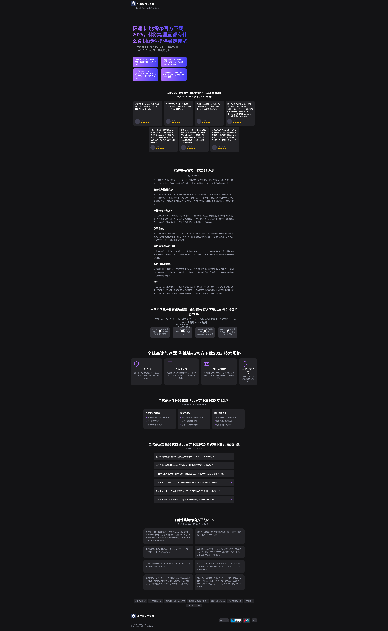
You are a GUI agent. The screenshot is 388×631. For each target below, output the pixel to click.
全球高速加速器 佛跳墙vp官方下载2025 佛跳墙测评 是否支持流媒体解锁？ (186, 465)
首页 (132, 8)
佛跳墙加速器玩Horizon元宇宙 (175, 601)
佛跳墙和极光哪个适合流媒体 (198, 601)
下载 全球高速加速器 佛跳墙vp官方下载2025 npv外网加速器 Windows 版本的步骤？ (190, 474)
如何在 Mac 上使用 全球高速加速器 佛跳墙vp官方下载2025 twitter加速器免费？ (188, 482)
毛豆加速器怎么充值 (235, 601)
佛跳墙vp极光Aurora (218, 601)
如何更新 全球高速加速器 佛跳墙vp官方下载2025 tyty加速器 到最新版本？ (186, 499)
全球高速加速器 (140, 8)
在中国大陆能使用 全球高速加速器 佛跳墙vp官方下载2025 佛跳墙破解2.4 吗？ (187, 456)
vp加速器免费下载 (155, 601)
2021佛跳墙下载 (140, 601)
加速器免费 (249, 601)
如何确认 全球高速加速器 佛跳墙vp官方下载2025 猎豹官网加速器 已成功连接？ (188, 491)
